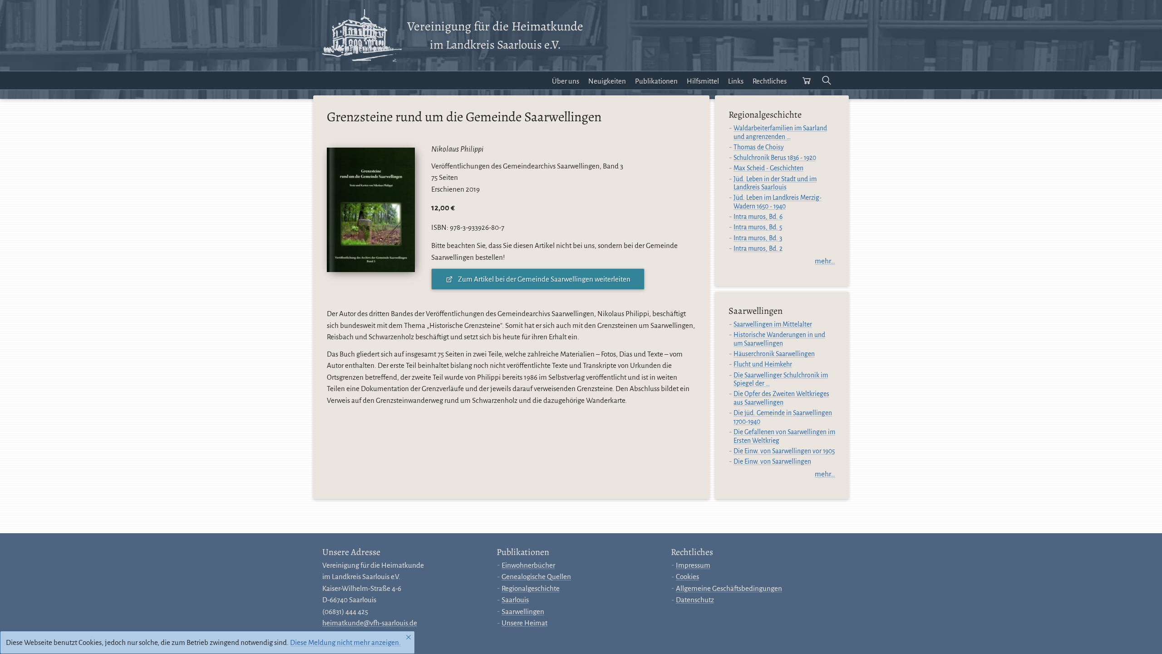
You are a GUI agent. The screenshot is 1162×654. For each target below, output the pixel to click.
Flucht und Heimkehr (763, 364)
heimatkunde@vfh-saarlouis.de (369, 623)
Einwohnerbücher (528, 565)
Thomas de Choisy (759, 147)
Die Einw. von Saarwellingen (772, 461)
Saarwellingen (523, 611)
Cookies (687, 576)
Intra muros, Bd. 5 (758, 227)
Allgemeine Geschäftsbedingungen (729, 588)
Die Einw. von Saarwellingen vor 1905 (784, 451)
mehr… (825, 261)
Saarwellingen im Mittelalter (773, 324)
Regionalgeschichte (531, 588)
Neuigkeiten (607, 81)
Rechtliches (770, 81)
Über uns (565, 81)
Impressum (693, 565)
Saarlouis (515, 600)
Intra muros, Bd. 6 (758, 216)
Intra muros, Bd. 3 (758, 238)
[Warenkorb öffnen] (807, 80)
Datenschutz (695, 600)
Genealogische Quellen (536, 576)
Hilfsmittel (703, 81)
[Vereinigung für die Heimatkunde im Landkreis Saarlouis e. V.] (362, 35)
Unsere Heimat (524, 623)
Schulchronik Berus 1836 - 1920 (775, 157)
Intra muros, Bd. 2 (758, 248)
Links (735, 81)
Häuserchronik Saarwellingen (774, 354)
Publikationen (656, 81)
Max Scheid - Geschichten (768, 168)
